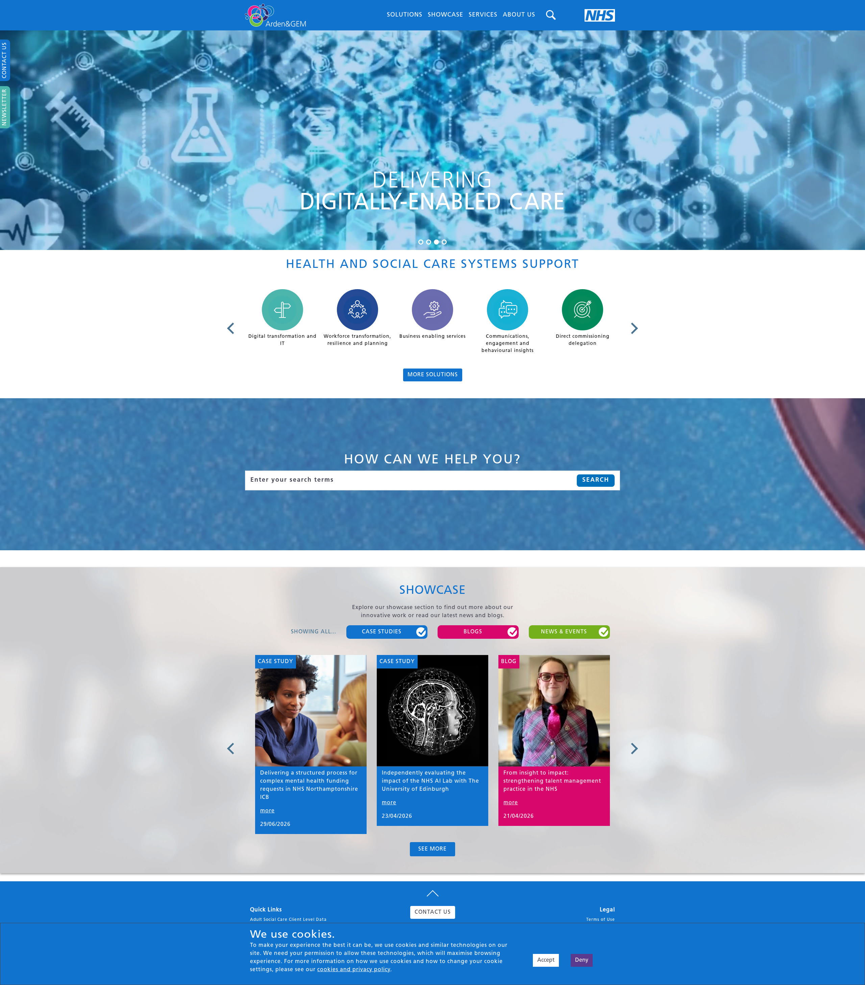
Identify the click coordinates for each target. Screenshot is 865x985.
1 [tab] (420, 242)
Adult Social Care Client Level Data (288, 920)
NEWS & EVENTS (564, 632)
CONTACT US (433, 912)
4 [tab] (444, 242)
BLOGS (473, 632)
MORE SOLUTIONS (432, 375)
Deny (581, 960)
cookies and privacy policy (353, 970)
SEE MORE (432, 849)
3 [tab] (436, 242)
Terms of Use (600, 920)
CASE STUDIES (381, 632)
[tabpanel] (432, 140)
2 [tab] (428, 242)
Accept (545, 960)
